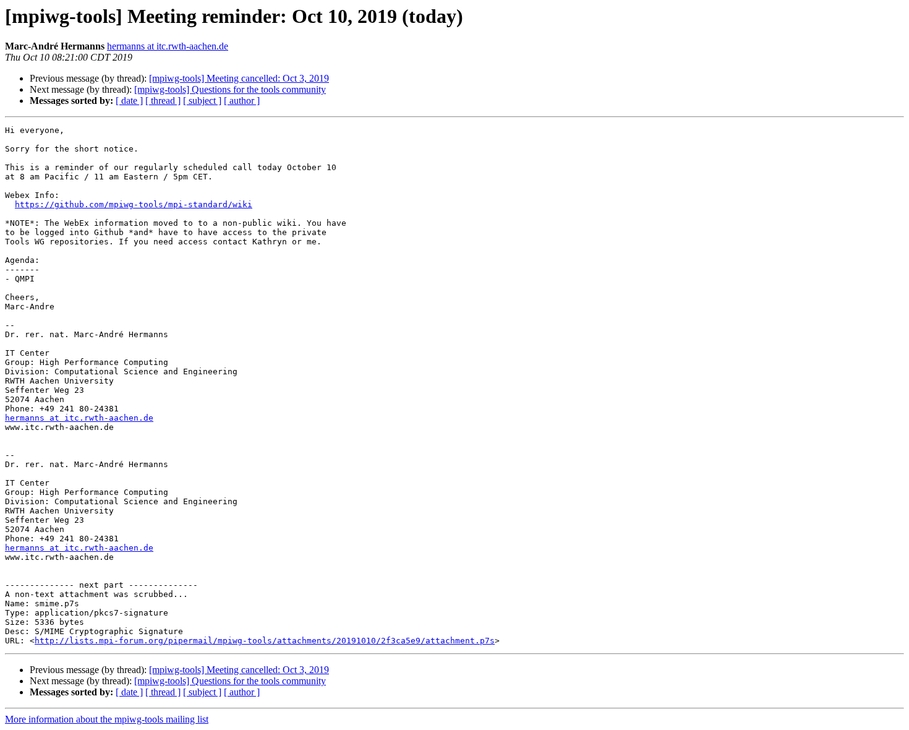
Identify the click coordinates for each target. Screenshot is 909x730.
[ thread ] (163, 100)
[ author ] (242, 100)
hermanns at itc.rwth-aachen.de (167, 46)
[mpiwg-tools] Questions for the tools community (230, 89)
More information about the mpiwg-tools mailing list (106, 719)
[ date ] (129, 100)
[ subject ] (202, 100)
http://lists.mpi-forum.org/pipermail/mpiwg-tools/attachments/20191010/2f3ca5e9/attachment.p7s (265, 640)
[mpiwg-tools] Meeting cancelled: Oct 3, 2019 (239, 78)
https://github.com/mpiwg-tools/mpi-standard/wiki (133, 204)
